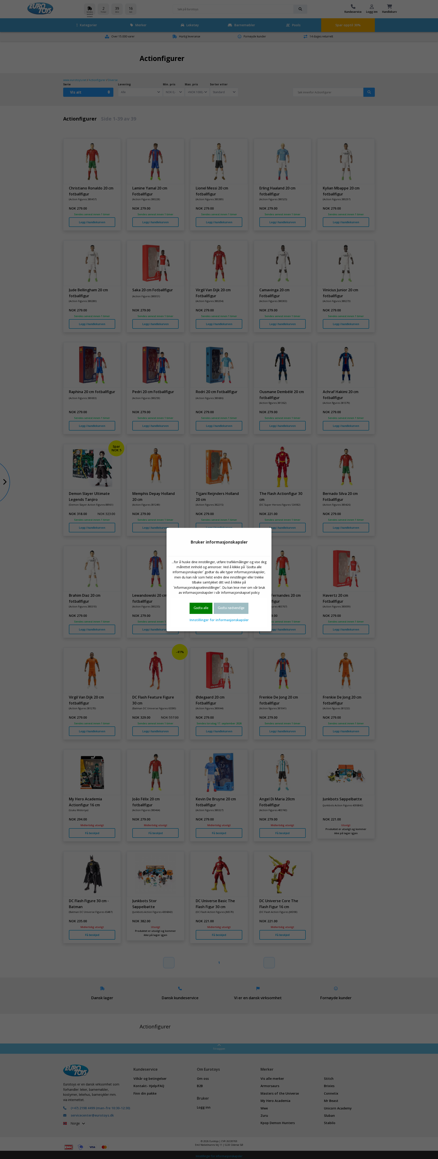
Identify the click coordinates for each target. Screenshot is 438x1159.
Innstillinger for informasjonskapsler (219, 620)
